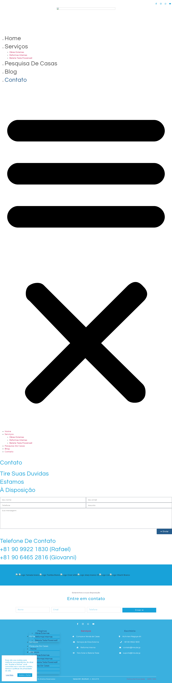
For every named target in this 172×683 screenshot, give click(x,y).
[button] (86, 257)
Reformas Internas (18, 55)
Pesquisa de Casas (31, 64)
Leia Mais (9, 675)
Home (13, 38)
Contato (16, 80)
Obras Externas (16, 52)
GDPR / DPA (151, 679)
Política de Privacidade (136, 679)
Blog (11, 72)
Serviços (16, 47)
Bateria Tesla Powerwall (20, 58)
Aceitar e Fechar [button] (25, 675)
